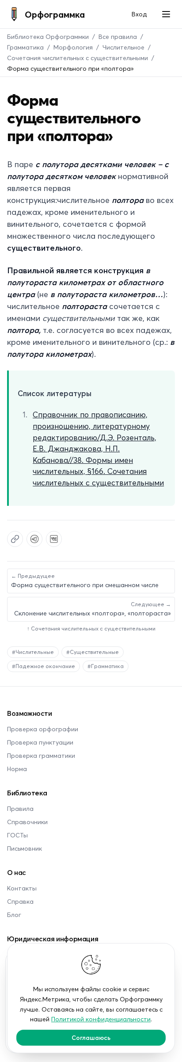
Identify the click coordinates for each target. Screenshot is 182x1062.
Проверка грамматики (41, 755)
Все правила (118, 36)
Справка (20, 901)
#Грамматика (105, 666)
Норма (17, 768)
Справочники (27, 822)
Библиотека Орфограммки (48, 36)
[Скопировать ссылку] (15, 539)
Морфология (73, 47)
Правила (20, 808)
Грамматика (25, 47)
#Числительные (33, 652)
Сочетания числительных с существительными (77, 57)
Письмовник (24, 848)
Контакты (22, 888)
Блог (14, 914)
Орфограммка (55, 14)
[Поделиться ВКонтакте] (54, 539)
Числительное (123, 47)
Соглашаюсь (91, 1037)
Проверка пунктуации (40, 742)
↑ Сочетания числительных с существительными (91, 628)
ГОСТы (17, 835)
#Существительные (92, 652)
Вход (139, 14)
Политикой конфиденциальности (101, 1019)
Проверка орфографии (42, 729)
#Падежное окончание (43, 666)
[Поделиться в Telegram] (34, 539)
